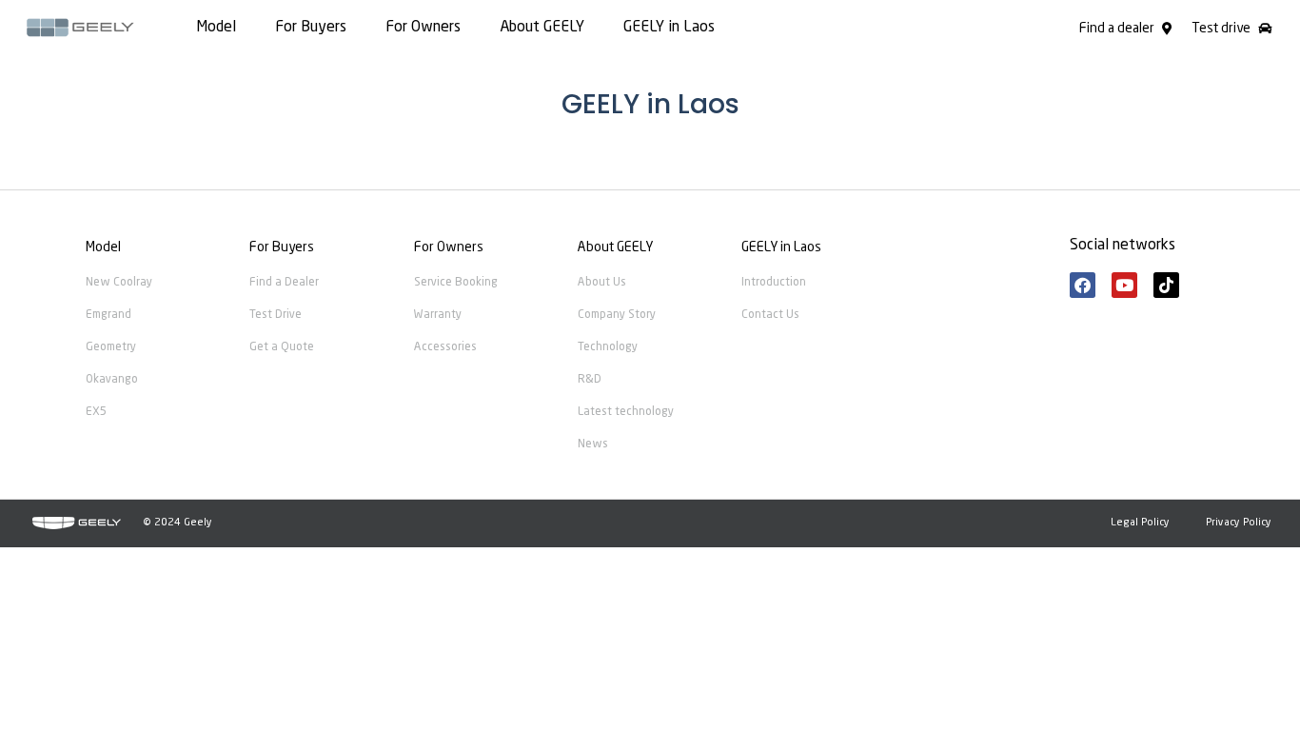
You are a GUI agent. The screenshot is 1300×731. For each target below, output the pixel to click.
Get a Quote (281, 347)
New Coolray (119, 282)
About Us (602, 282)
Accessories (445, 347)
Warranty (438, 315)
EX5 (96, 412)
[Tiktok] (1166, 285)
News (593, 444)
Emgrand (108, 315)
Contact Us (770, 315)
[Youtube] (1124, 285)
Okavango (112, 379)
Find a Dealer (284, 282)
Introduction (773, 282)
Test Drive (275, 315)
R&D (589, 379)
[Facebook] (1082, 285)
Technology (608, 347)
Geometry (111, 347)
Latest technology (626, 412)
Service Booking (456, 282)
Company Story (617, 315)
